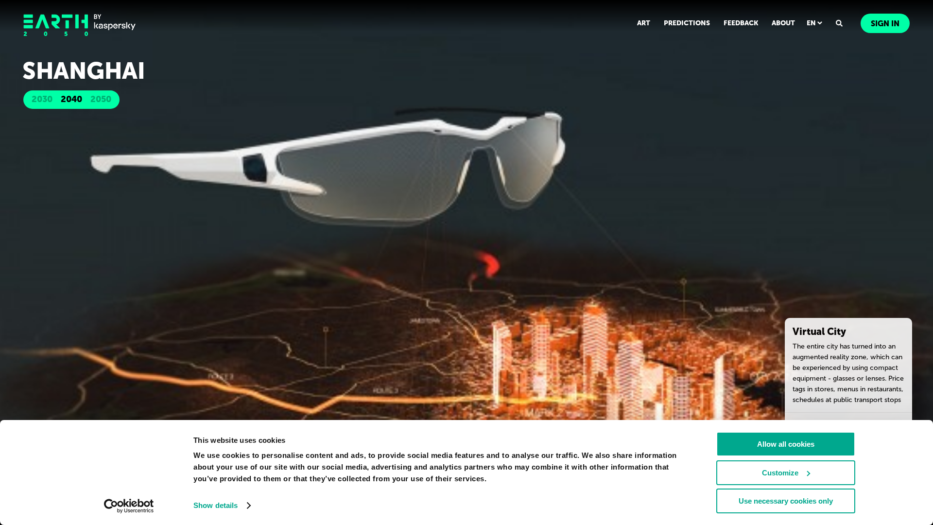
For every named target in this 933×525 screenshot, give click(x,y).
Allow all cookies (785, 444)
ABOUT (783, 23)
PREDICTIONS (687, 23)
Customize (780, 473)
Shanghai (83, 71)
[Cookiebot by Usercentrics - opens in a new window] (129, 506)
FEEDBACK (741, 23)
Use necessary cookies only (786, 501)
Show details (215, 505)
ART (643, 23)
